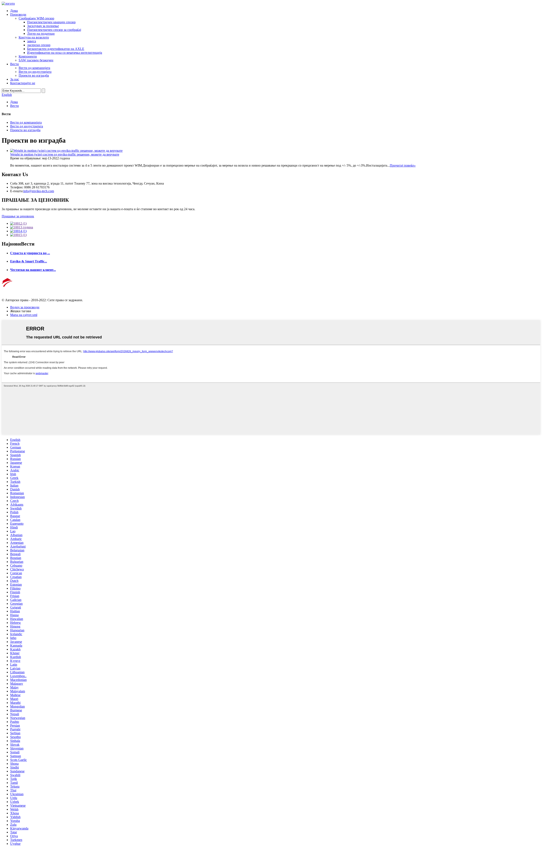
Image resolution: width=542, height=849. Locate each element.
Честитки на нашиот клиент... (33, 270)
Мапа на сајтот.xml (23, 315)
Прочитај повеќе (403, 165)
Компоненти (28, 56)
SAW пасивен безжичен (36, 60)
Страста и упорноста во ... (30, 253)
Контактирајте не (22, 83)
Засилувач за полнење (43, 26)
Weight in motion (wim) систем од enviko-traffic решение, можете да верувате (64, 154)
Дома (14, 10)
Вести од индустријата (35, 71)
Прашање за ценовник (18, 216)
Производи (18, 14)
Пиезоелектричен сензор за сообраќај (54, 30)
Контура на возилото (34, 37)
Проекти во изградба (34, 75)
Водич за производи (24, 307)
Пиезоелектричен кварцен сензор (51, 22)
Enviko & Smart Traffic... (28, 261)
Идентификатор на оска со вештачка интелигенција (64, 52)
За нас (14, 79)
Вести (14, 64)
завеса (31, 41)
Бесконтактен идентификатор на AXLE (55, 49)
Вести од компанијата (34, 68)
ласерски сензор (38, 45)
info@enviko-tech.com (38, 191)
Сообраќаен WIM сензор (36, 18)
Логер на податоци (41, 33)
